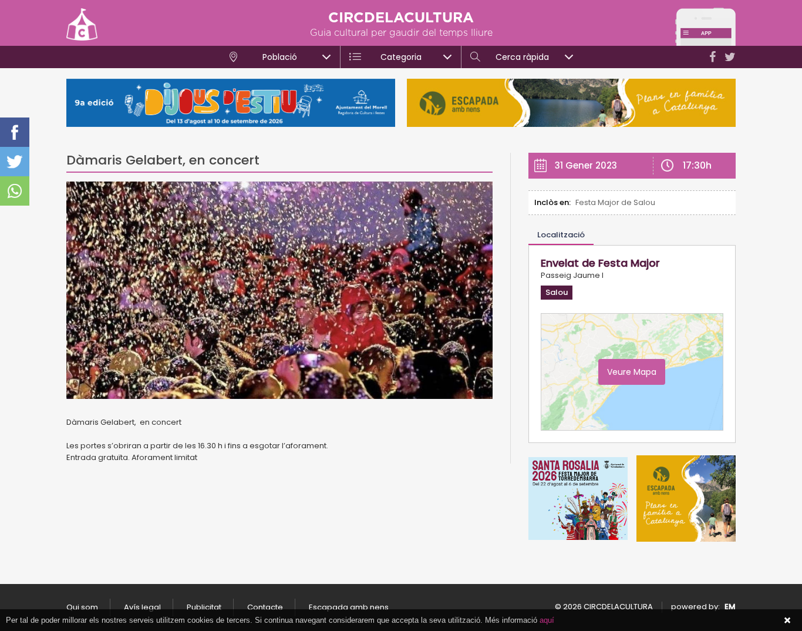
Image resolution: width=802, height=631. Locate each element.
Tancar (787, 620)
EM (730, 606)
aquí (547, 620)
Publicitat (204, 607)
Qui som (82, 607)
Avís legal (142, 607)
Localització (561, 234)
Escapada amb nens (349, 607)
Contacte (265, 607)
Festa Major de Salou (615, 202)
